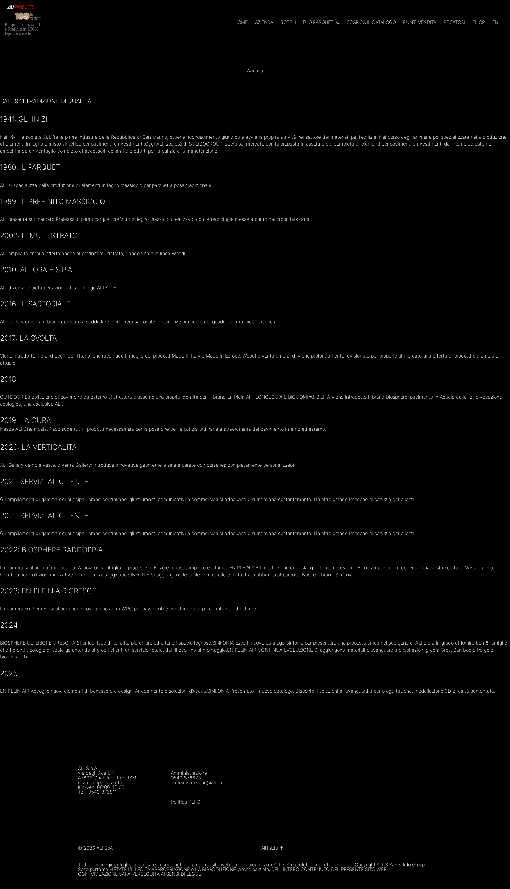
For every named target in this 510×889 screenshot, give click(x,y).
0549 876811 (102, 792)
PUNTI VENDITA (419, 22)
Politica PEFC (185, 802)
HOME (241, 22)
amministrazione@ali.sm (197, 782)
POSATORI (454, 22)
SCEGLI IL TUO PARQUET (307, 22)
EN (495, 22)
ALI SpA (104, 848)
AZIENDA (264, 22)
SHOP (479, 22)
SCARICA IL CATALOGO (371, 22)
